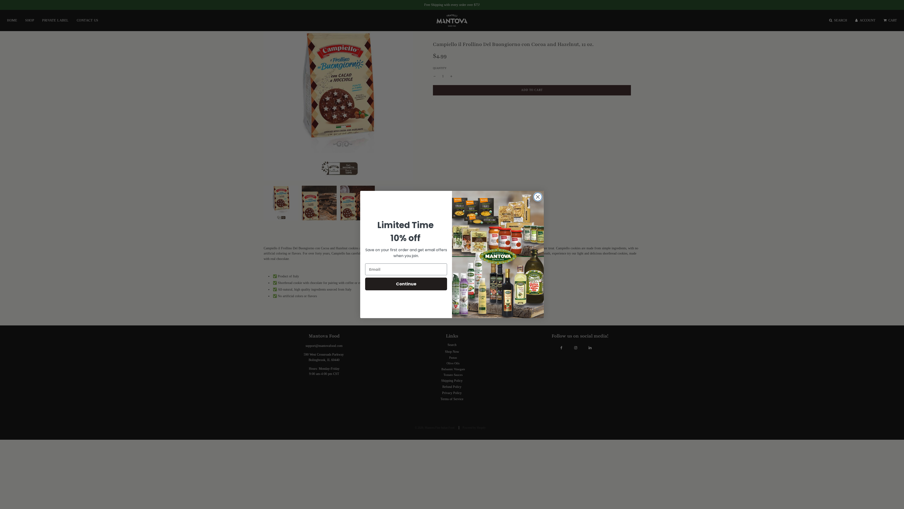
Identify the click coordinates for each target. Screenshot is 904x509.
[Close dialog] (538, 197)
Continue (406, 284)
